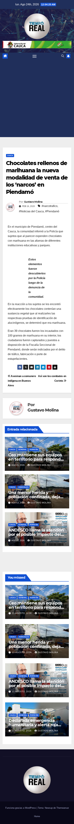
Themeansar (62, 808)
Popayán (34, 449)
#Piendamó (52, 211)
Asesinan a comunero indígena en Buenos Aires (22, 381)
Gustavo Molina (33, 201)
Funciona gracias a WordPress (21, 808)
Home (37, 816)
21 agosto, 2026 (22, 613)
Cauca (10, 155)
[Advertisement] (37, 98)
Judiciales (23, 487)
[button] (62, 55)
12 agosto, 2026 (22, 691)
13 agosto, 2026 (22, 652)
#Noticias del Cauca (31, 211)
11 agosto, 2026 (22, 730)
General (22, 449)
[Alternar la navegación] (34, 56)
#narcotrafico (49, 206)
